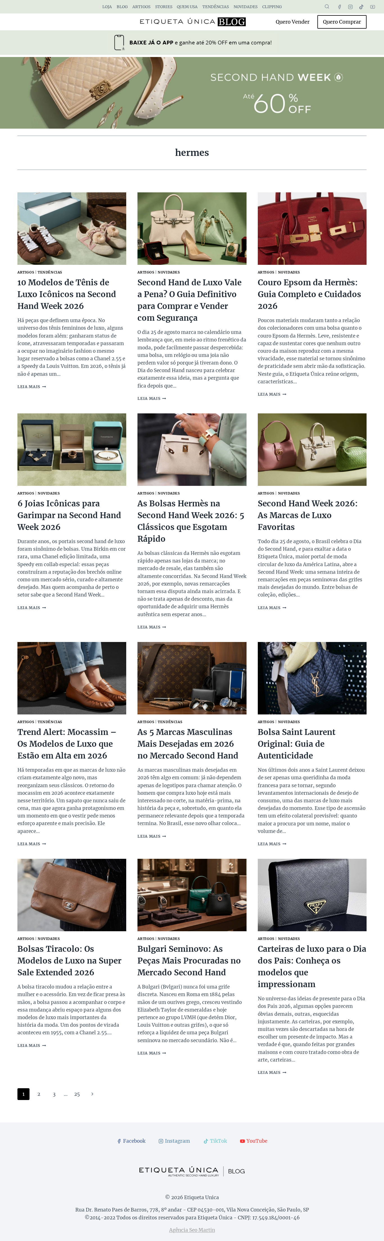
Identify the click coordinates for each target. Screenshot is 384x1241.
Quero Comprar (342, 22)
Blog (122, 6)
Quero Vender (293, 22)
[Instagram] (350, 7)
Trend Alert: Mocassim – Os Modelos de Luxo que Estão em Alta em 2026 (67, 744)
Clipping (272, 6)
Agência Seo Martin (192, 1230)
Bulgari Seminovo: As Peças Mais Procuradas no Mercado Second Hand (189, 961)
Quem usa (187, 6)
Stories (163, 6)
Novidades (245, 6)
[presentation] (71, 228)
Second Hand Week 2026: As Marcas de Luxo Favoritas (308, 515)
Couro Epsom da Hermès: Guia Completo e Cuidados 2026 (309, 294)
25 (77, 1094)
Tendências (215, 6)
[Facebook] (339, 7)
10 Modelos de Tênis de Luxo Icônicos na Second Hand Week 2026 (66, 294)
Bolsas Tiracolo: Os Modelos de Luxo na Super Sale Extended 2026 (69, 961)
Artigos (141, 6)
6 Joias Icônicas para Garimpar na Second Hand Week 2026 (69, 515)
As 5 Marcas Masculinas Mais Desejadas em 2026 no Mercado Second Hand (187, 744)
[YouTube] (372, 7)
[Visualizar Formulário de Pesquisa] (327, 7)
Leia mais (31, 386)
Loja (107, 6)
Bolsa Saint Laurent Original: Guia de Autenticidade (296, 744)
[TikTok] (361, 7)
